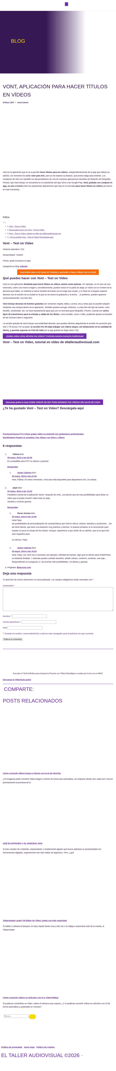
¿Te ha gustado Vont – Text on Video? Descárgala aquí (31, 237)
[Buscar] (32, 1016)
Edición (24, 266)
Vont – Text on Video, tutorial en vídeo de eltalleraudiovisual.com (35, 233)
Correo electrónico (12, 622)
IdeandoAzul (45, 1063)
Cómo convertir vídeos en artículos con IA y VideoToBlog (30, 998)
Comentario (9, 586)
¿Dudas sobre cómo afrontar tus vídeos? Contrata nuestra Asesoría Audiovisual (44, 336)
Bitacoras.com (24, 567)
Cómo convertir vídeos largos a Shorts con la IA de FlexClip (32, 773)
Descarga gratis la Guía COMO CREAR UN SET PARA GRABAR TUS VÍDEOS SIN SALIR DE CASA (53, 402)
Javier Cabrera (24, 473)
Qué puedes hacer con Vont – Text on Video (26, 230)
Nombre (7, 616)
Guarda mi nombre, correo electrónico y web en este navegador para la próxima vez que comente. (49, 634)
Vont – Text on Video (17, 226)
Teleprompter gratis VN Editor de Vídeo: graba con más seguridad (35, 920)
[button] (66, 4)
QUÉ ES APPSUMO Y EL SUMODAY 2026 (22, 843)
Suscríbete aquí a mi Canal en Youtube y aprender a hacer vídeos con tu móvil (58, 272)
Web (5, 628)
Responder (12, 467)
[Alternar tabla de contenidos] (4, 223)
